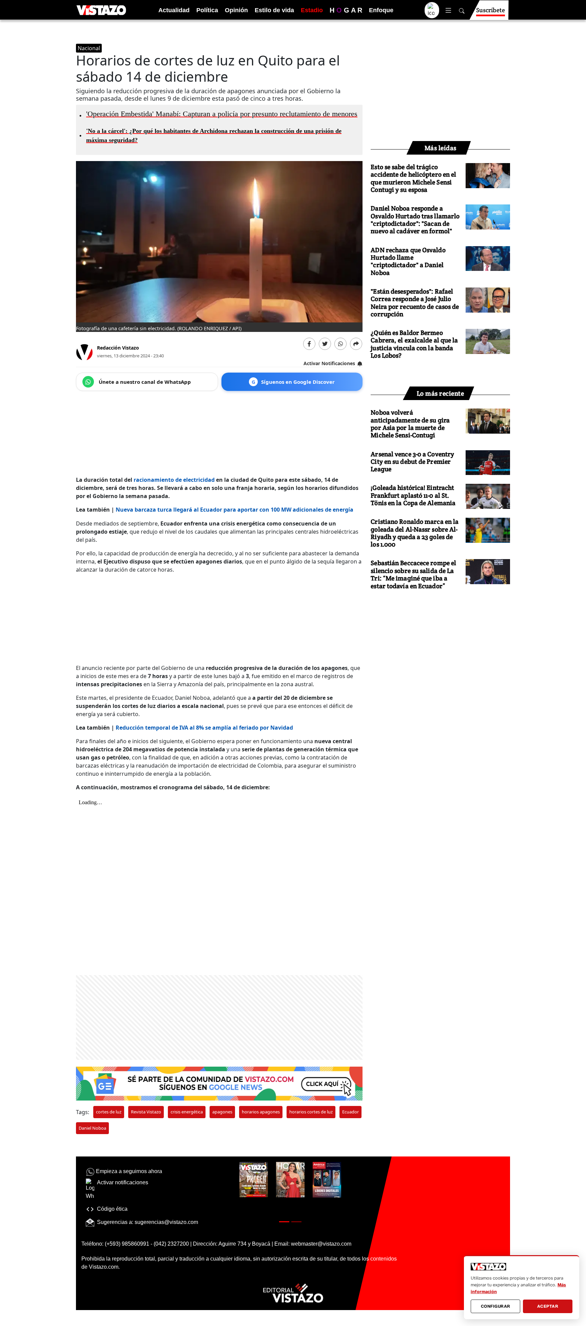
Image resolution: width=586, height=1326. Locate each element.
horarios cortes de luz (311, 1112)
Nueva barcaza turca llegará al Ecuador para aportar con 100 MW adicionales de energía (234, 509)
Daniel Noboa (92, 1128)
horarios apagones (261, 1112)
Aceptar (548, 1306)
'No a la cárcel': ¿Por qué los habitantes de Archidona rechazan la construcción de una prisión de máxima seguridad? (211, 135)
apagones (222, 1112)
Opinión (236, 10)
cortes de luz (108, 1112)
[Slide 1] (284, 1222)
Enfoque (381, 10)
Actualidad (174, 10)
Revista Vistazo (146, 1112)
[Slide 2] (296, 1222)
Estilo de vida (274, 10)
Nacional (89, 48)
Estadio (312, 10)
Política (207, 10)
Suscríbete (490, 10)
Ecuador (350, 1112)
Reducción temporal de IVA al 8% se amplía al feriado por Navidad (204, 727)
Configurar (495, 1306)
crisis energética (187, 1112)
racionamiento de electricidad (174, 479)
